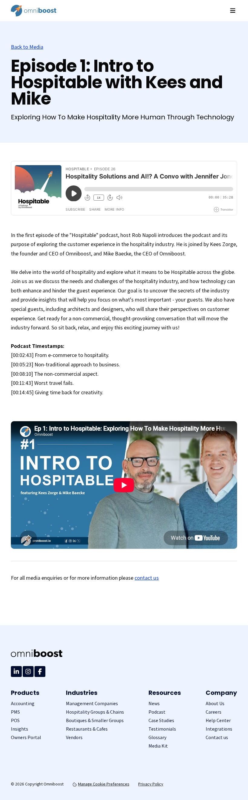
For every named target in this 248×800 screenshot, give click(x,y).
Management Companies (92, 703)
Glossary (157, 737)
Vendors (74, 737)
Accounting (22, 703)
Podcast (156, 712)
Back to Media (27, 46)
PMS (15, 712)
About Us (215, 703)
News (154, 703)
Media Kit (158, 746)
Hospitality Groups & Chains (95, 712)
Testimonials (162, 729)
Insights (19, 729)
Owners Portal (26, 737)
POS (15, 720)
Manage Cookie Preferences (103, 784)
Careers (213, 712)
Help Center (218, 720)
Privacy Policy (150, 784)
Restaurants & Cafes (87, 729)
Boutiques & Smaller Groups (95, 720)
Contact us (217, 737)
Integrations (219, 729)
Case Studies (161, 720)
